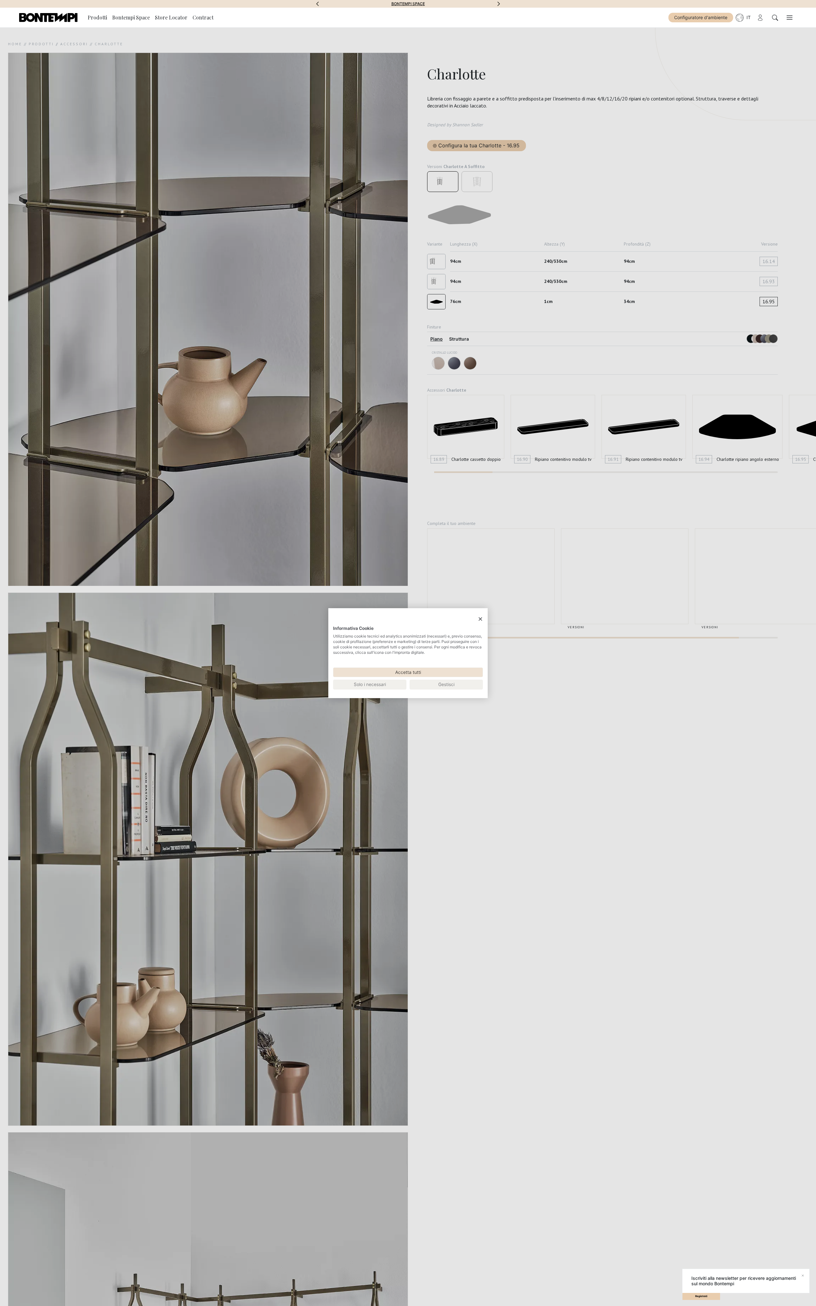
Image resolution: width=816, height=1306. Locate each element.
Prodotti (97, 17)
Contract (203, 17)
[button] (317, 4)
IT (749, 17)
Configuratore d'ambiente (700, 17)
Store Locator (171, 17)
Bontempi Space (408, 4)
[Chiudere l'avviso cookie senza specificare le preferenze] (480, 619)
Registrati (701, 1296)
